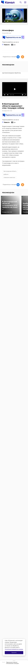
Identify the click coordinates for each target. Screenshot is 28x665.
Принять (14, 652)
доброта (6, 174)
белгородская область (10, 171)
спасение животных (9, 177)
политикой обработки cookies (14, 649)
